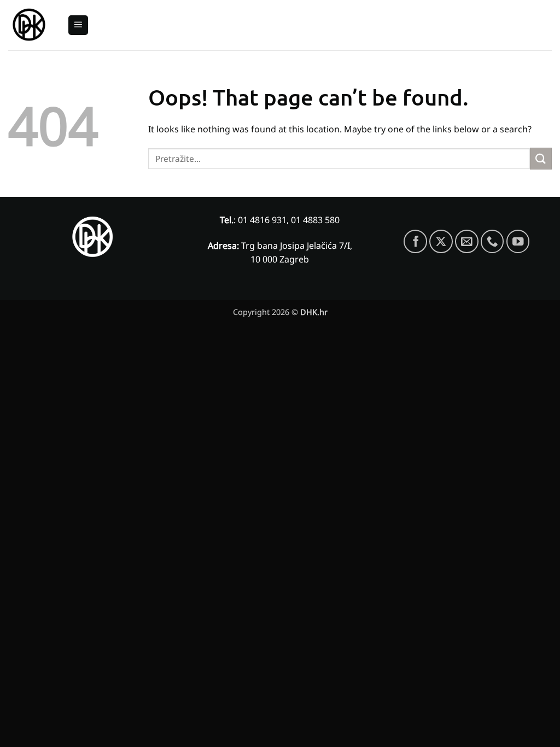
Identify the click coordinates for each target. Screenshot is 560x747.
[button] (78, 25)
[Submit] (541, 158)
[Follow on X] (441, 241)
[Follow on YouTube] (518, 241)
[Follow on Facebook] (415, 241)
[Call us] (492, 241)
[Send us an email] (467, 241)
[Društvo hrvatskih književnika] (29, 25)
